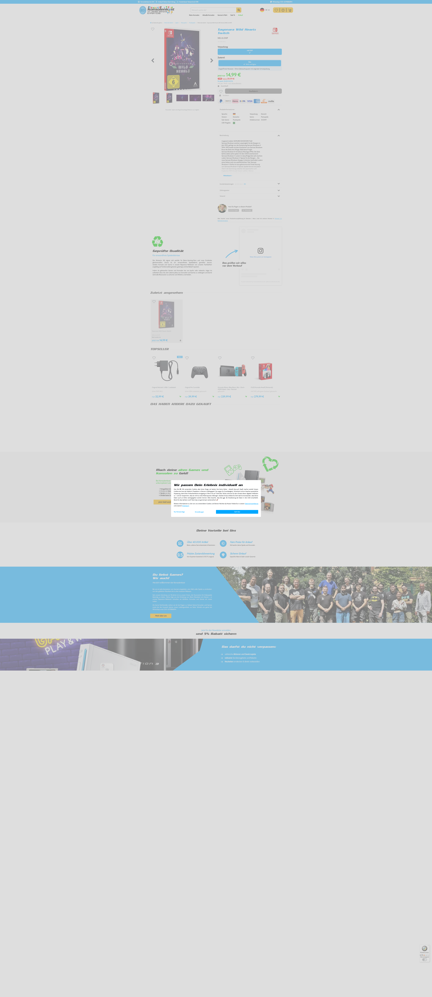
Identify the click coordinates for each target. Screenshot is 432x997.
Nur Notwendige (179, 512)
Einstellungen (199, 512)
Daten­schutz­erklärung (251, 503)
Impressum (185, 506)
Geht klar (237, 512)
